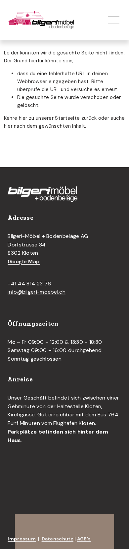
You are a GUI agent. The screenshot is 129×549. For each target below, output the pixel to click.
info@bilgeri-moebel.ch (36, 291)
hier (23, 118)
